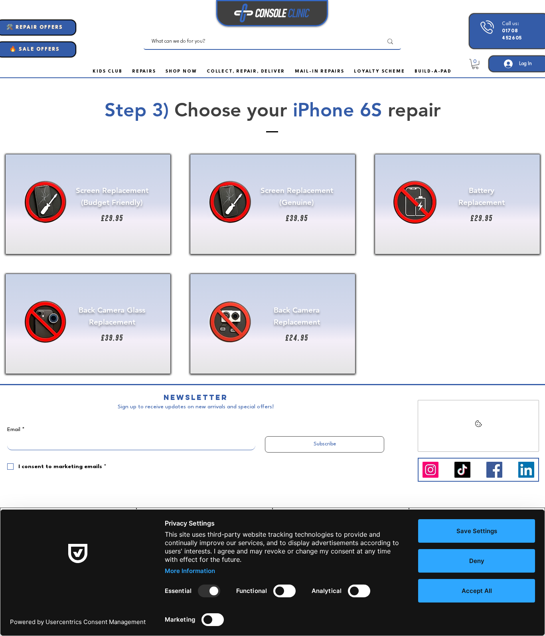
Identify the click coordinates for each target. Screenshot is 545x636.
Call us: (512, 31)
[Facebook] (494, 470)
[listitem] (88, 204)
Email (16, 429)
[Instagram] (430, 470)
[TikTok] (462, 470)
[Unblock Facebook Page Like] (478, 425)
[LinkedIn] (526, 470)
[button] (433, 71)
